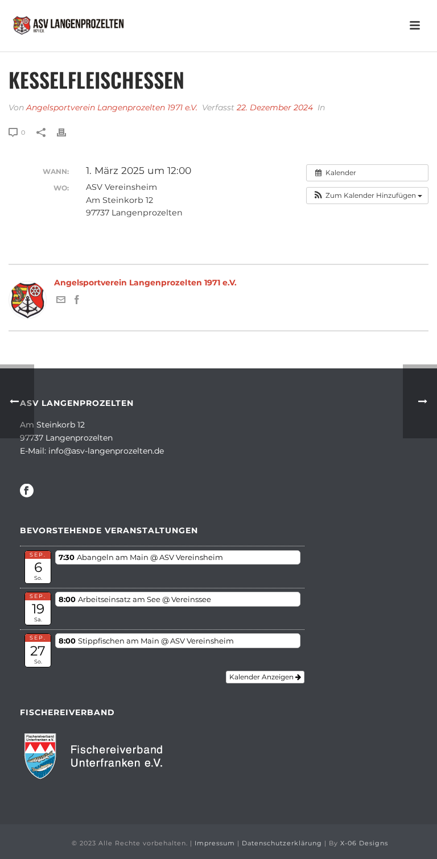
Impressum (215, 843)
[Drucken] (67, 132)
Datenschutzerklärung (282, 843)
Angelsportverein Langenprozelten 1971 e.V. (111, 107)
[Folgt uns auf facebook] (27, 491)
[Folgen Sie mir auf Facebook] (76, 301)
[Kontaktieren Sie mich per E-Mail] (60, 301)
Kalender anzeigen (262, 677)
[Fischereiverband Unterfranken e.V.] (98, 755)
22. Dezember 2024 (275, 107)
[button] (367, 196)
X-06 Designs (364, 843)
